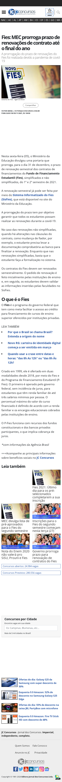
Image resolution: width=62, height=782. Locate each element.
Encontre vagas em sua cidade (17, 623)
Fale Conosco (40, 745)
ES (47, 20)
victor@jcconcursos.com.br (27, 111)
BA (31, 20)
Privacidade (40, 752)
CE (36, 20)
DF (41, 20)
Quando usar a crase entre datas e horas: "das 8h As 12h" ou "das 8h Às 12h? (32, 358)
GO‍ (52, 20)
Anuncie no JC (22, 752)
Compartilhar (30, 105)
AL (15, 20)
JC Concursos (45, 458)
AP (20, 20)
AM (25, 20)
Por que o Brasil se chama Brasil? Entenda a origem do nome (30, 334)
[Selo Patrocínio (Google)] (49, 11)
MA (58, 20)
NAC (3, 20)
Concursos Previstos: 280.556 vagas (22, 572)
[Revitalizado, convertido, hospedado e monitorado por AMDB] (58, 777)
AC (9, 20)
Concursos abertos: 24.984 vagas (20, 566)
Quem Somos (22, 745)
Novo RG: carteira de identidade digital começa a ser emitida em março (34, 345)
